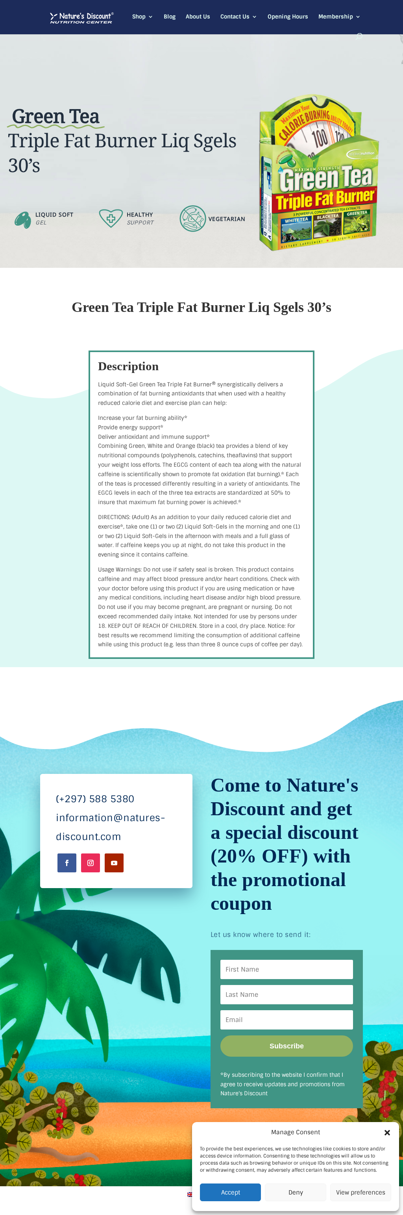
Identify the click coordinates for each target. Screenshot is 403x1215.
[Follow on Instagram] (90, 862)
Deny (295, 1192)
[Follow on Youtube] (114, 862)
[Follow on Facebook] (66, 862)
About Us (198, 17)
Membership (335, 17)
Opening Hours (288, 17)
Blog (170, 17)
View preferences (360, 1192)
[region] (201, 150)
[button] (387, 1133)
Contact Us (235, 17)
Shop (139, 17)
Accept (230, 1192)
